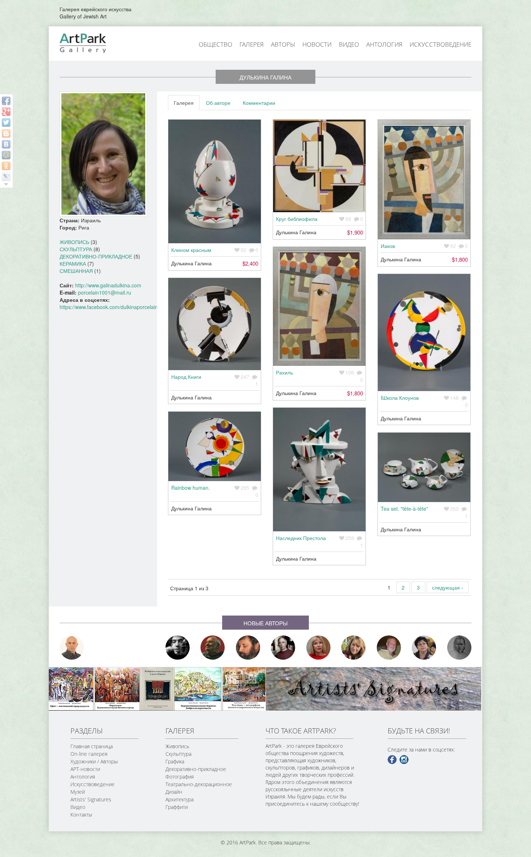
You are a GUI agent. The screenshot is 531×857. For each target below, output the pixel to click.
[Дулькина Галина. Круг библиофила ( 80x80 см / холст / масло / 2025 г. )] (319, 166)
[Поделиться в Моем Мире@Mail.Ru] (6, 155)
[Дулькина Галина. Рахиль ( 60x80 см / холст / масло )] (319, 306)
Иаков (388, 245)
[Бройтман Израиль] (283, 647)
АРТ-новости (85, 769)
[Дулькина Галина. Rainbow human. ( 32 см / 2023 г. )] (214, 446)
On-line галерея (88, 753)
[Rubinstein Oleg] (72, 647)
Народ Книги (186, 376)
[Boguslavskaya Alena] (318, 647)
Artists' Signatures (90, 799)
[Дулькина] (103, 153)
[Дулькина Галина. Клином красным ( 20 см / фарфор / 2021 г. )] (214, 181)
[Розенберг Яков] (459, 647)
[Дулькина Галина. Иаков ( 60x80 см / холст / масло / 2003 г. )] (424, 179)
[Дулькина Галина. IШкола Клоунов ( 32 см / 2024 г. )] (424, 332)
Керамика (73, 263)
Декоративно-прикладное (96, 256)
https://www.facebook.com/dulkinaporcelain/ (109, 306)
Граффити (176, 807)
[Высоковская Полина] (424, 647)
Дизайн (173, 791)
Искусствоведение (440, 44)
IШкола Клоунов (400, 397)
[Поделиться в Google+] (6, 111)
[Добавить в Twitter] (6, 122)
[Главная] (91, 42)
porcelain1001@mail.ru (104, 292)
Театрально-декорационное (198, 784)
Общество (215, 44)
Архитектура (179, 799)
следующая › (447, 587)
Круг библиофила (297, 218)
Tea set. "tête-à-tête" (404, 508)
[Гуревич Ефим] (212, 647)
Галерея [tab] (184, 102)
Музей (77, 791)
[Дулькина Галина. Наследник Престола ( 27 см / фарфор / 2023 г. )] (319, 469)
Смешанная (76, 270)
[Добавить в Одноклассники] (6, 166)
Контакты (81, 814)
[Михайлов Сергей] (389, 647)
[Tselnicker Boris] (248, 647)
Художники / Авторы (94, 761)
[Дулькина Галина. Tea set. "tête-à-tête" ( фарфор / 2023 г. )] (424, 467)
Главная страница (91, 746)
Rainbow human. (190, 487)
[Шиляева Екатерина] (353, 647)
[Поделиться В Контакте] (6, 144)
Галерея (251, 44)
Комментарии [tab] (259, 102)
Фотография (179, 776)
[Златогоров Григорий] (177, 647)
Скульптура (76, 249)
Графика (174, 761)
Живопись (74, 241)
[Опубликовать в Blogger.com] (6, 133)
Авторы (283, 44)
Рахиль (284, 372)
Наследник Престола (301, 537)
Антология (384, 44)
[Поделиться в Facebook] (6, 101)
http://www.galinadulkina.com (108, 285)
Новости (317, 44)
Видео (349, 44)
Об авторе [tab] (218, 102)
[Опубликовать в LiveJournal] (6, 176)
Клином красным (191, 249)
